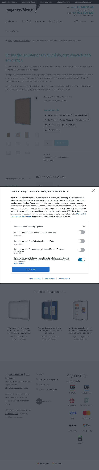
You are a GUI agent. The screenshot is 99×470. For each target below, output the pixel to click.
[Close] (94, 191)
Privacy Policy (64, 278)
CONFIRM (31, 269)
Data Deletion (34, 278)
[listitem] (49, 226)
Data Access (49, 278)
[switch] (81, 232)
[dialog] (49, 235)
